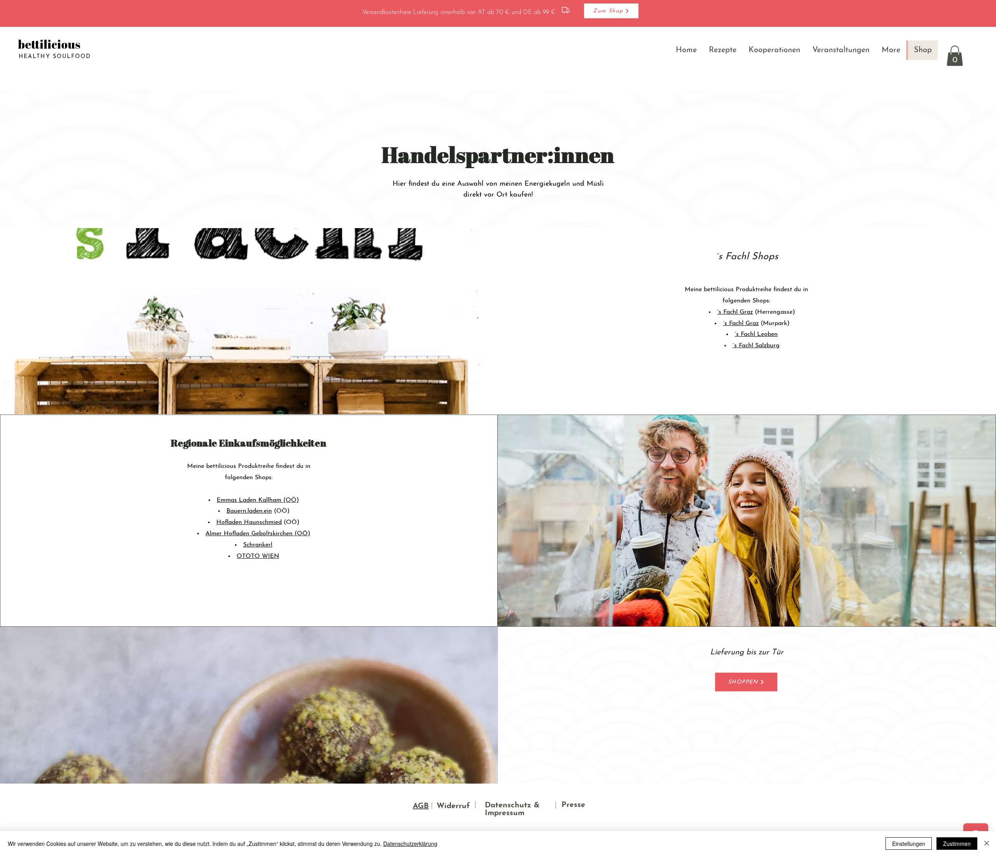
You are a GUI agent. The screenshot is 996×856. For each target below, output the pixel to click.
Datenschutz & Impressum (512, 809)
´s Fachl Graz (735, 312)
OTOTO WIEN (258, 556)
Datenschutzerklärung (410, 843)
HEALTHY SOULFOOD (55, 57)
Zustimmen (957, 843)
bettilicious (49, 44)
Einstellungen (908, 843)
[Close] (986, 843)
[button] (954, 56)
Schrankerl (257, 545)
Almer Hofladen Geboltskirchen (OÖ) (257, 534)
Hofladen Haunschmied (249, 522)
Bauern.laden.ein (249, 511)
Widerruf (453, 806)
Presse (573, 805)
